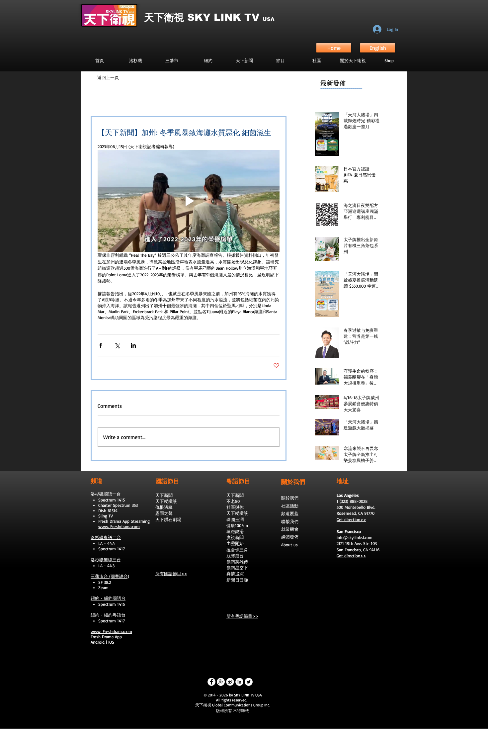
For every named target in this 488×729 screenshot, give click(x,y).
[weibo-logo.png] (230, 682)
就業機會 (289, 529)
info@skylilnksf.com (354, 537)
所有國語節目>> (171, 573)
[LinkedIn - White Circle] (239, 682)
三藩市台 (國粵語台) (110, 576)
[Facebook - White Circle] (211, 682)
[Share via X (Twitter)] (117, 345)
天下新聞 (164, 495)
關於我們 (289, 498)
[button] (280, 60)
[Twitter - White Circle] (249, 682)
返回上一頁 (108, 77)
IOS (111, 642)
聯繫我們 (289, 521)
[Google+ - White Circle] (221, 682)
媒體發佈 (289, 536)
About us (289, 544)
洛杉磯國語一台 (106, 494)
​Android (98, 642)
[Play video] (189, 201)
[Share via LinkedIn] (133, 345)
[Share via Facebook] (101, 345)
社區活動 (289, 505)
